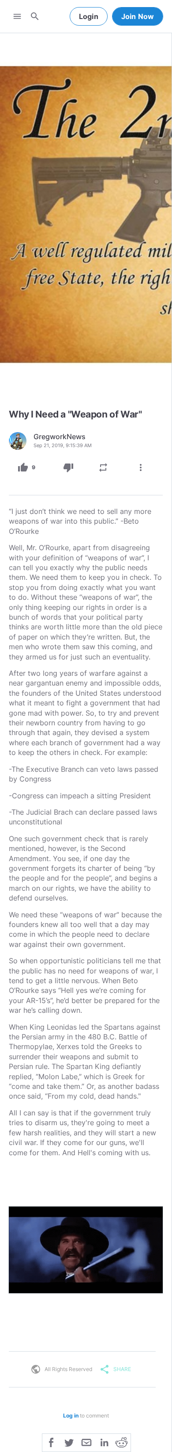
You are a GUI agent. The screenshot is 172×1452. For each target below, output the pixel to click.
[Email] (86, 1441)
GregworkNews (60, 436)
